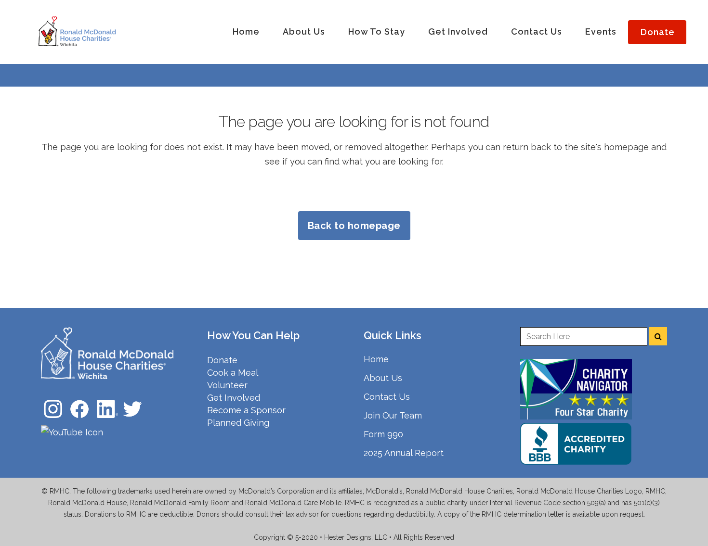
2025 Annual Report (404, 453)
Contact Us (387, 397)
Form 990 (383, 434)
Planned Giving (238, 423)
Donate (222, 360)
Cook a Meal (232, 373)
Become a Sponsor (246, 410)
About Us (383, 378)
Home (376, 359)
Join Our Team (393, 415)
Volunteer (227, 385)
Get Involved (233, 398)
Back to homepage (354, 225)
